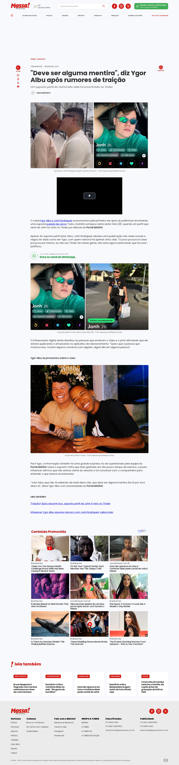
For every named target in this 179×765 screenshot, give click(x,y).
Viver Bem (15, 744)
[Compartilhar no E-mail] (18, 86)
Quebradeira (32, 731)
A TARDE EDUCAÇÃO (91, 735)
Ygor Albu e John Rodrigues (55, 220)
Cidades (14, 740)
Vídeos (14, 753)
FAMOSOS (98, 15)
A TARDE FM (87, 731)
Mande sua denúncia (64, 722)
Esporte (14, 731)
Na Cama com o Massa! (37, 727)
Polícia (14, 722)
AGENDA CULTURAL (135, 15)
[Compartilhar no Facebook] (18, 79)
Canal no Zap (60, 727)
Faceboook (59, 735)
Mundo (14, 748)
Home (34, 59)
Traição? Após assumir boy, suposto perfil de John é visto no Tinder (70, 503)
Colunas (31, 718)
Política (14, 735)
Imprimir (161, 70)
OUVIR (18, 71)
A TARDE (85, 727)
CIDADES (65, 15)
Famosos (41, 59)
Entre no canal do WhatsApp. (58, 256)
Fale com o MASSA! (65, 718)
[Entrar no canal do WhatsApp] (34, 255)
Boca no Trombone (35, 722)
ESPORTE (81, 15)
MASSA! (85, 722)
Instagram (59, 731)
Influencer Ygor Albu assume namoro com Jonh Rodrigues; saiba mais (72, 512)
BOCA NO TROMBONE (160, 15)
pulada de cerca (56, 224)
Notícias (16, 718)
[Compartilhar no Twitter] (18, 83)
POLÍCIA (49, 15)
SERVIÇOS (115, 15)
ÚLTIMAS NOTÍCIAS (29, 15)
